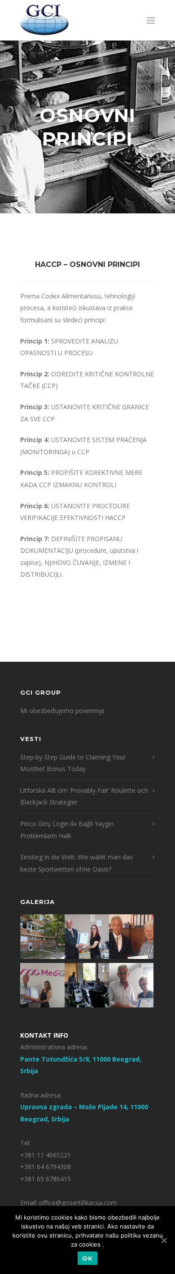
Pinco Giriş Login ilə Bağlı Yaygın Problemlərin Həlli (67, 829)
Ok (87, 1258)
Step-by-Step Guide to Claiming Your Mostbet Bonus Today (73, 763)
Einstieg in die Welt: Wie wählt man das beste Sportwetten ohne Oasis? (76, 863)
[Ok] (163, 1240)
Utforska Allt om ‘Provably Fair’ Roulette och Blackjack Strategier (84, 796)
